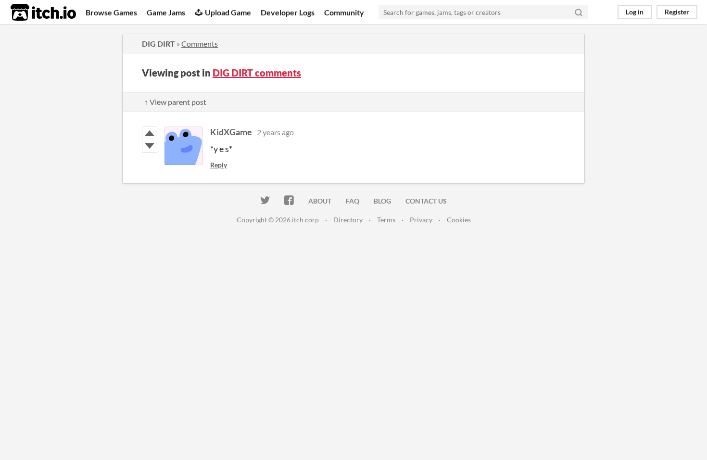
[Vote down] (149, 146)
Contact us (426, 201)
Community (344, 12)
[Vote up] (149, 133)
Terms (386, 220)
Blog (382, 201)
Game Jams (166, 12)
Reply (218, 165)
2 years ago (275, 132)
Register (677, 12)
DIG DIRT (158, 43)
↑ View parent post (175, 101)
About (319, 201)
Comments (199, 43)
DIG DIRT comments (257, 72)
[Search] (578, 12)
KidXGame (231, 132)
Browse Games (111, 12)
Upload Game (228, 12)
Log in (635, 12)
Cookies (459, 220)
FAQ (352, 201)
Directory (348, 220)
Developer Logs (288, 12)
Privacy (421, 220)
